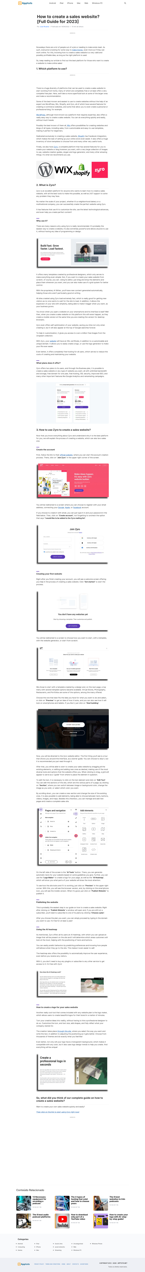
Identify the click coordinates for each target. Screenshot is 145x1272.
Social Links (58, 1243)
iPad (61, 3)
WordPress (40, 115)
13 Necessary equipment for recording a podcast (39, 1200)
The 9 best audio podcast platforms (41, 1215)
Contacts (75, 1264)
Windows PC (97, 3)
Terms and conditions (52, 1264)
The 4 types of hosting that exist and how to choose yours (80, 1200)
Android (52, 3)
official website (66, 455)
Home (63, 1264)
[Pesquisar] (125, 3)
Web (86, 3)
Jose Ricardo (44, 27)
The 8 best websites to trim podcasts (117, 1199)
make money (77, 50)
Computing (21, 1247)
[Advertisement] (72, 1154)
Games (20, 1250)
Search (107, 3)
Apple (67, 507)
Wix (69, 125)
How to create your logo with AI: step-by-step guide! (118, 1216)
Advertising (84, 1264)
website (53, 341)
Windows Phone (97, 1243)
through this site (64, 1031)
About (69, 1264)
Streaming (58, 1250)
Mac (78, 3)
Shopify (81, 136)
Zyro (56, 147)
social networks (60, 1247)
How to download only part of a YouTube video (79, 1216)
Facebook (77, 507)
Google (61, 507)
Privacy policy (39, 1264)
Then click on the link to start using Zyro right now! (57, 1112)
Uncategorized (78, 1243)
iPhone (70, 3)
